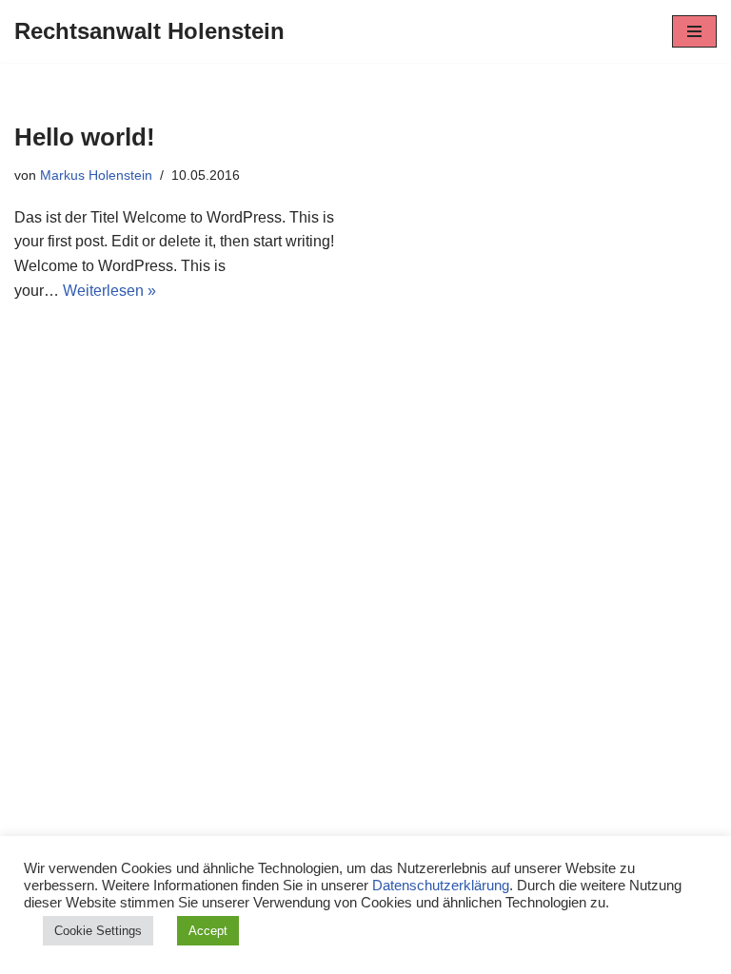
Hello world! (84, 137)
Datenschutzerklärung (440, 885)
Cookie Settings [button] (98, 931)
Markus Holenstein (96, 175)
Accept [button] (207, 931)
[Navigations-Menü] (694, 31)
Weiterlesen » (109, 290)
